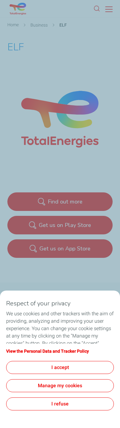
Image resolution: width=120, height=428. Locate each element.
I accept (60, 367)
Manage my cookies (60, 385)
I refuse (60, 404)
